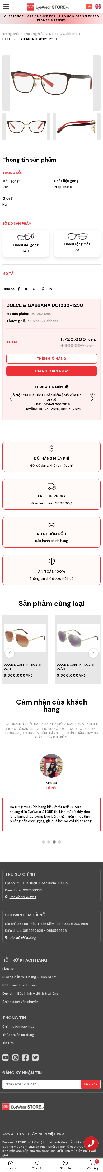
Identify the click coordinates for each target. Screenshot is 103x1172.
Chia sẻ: (8, 289)
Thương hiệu (34, 33)
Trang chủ (10, 33)
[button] (92, 398)
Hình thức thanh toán (19, 985)
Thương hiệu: (17, 321)
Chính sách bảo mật (18, 1027)
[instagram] (15, 1057)
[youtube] (5, 1057)
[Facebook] (19, 289)
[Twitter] (26, 289)
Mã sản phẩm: (17, 314)
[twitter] (35, 1057)
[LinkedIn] (50, 289)
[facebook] (25, 1057)
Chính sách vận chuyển (20, 1002)
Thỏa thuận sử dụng (18, 1035)
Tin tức (8, 1043)
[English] (96, 6)
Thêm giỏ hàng (51, 358)
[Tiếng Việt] (89, 6)
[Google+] (35, 289)
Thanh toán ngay (51, 371)
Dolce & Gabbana (63, 33)
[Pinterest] (43, 289)
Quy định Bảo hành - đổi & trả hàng (30, 994)
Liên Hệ (8, 969)
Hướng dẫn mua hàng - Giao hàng (29, 977)
